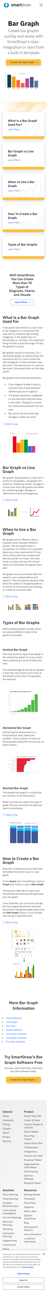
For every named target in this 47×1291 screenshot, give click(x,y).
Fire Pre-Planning (12, 1217)
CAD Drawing (31, 1171)
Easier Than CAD (33, 1115)
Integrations (30, 1151)
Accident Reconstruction (11, 1204)
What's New (30, 1211)
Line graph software (16, 1037)
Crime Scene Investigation (9, 1212)
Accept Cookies (23, 1287)
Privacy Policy (28, 1267)
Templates (29, 1198)
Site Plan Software (28, 1177)
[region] (23, 1270)
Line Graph (11, 1022)
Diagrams (29, 1207)
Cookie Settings (23, 1273)
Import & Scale (32, 1120)
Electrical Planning (7, 1223)
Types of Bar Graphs (22, 244)
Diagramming (10, 1240)
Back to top (12, 424)
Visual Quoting (10, 1198)
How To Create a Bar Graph (22, 216)
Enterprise (8, 1120)
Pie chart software (15, 1041)
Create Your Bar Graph (22, 62)
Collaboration (31, 1147)
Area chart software (16, 1033)
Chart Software (14, 1018)
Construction (9, 1244)
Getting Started (32, 1194)
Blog (26, 1222)
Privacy (6, 1136)
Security (7, 1141)
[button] (41, 5)
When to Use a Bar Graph (21, 184)
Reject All (23, 1280)
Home (6, 1115)
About (6, 1132)
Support (7, 1128)
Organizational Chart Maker (31, 1166)
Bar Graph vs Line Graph (21, 153)
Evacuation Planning (8, 1235)
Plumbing (8, 1229)
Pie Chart (11, 1025)
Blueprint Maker (32, 1182)
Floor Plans (30, 1202)
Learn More (21, 302)
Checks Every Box (33, 1143)
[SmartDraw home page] (17, 5)
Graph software (14, 1029)
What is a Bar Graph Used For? (22, 123)
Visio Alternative (32, 1234)
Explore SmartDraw (30, 1217)
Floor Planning (10, 1194)
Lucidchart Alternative (30, 1240)
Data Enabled (31, 1131)
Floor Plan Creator (29, 1137)
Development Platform (31, 1228)
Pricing (6, 1124)
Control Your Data (33, 1155)
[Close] (44, 1254)
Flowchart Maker (33, 1159)
